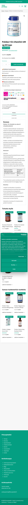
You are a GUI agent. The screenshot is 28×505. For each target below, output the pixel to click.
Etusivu (3, 10)
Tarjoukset (6, 451)
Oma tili (5, 476)
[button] (24, 16)
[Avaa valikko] (22, 6)
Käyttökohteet (7, 443)
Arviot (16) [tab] (14, 118)
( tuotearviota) (12, 50)
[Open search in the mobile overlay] (19, 6)
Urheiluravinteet (8, 445)
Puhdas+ (9, 107)
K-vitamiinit (15, 106)
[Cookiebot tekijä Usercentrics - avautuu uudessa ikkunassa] (21, 235)
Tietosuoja (6, 474)
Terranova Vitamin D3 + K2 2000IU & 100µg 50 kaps (7, 278)
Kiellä (14, 269)
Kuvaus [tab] (14, 112)
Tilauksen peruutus (8, 472)
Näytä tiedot (21, 256)
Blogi (5, 466)
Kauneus (6, 441)
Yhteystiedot (7, 468)
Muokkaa (13, 264)
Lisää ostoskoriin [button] (6, 284)
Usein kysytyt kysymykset (10, 462)
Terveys (6, 10)
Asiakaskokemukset (8, 464)
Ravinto (5, 447)
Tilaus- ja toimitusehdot (9, 470)
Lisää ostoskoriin (18, 64)
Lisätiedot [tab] (14, 115)
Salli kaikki (14, 260)
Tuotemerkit (7, 449)
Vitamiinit (11, 106)
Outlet (5, 453)
